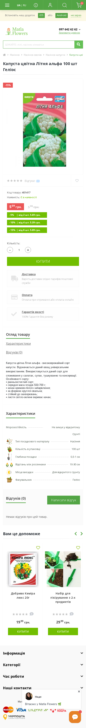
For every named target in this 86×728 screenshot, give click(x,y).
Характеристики (18, 343)
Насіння (15, 54)
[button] (50, 5)
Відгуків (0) (14, 352)
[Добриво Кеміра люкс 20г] (23, 569)
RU (24, 5)
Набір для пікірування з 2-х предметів (62, 597)
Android (61, 15)
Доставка (29, 274)
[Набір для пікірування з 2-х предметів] (63, 569)
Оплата (27, 295)
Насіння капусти (55, 54)
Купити (43, 261)
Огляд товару (18, 334)
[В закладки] (38, 548)
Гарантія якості (33, 312)
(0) (38, 181)
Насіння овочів (33, 54)
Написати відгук (63, 500)
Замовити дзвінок (69, 32)
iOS (41, 15)
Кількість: (13, 243)
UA (18, 5)
